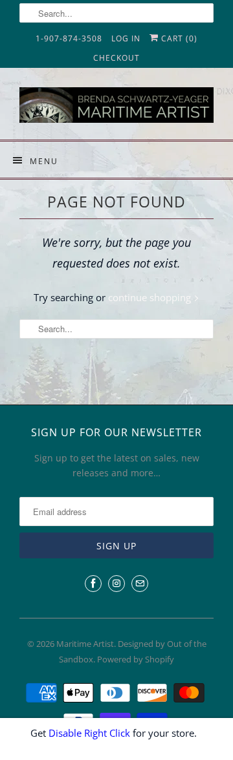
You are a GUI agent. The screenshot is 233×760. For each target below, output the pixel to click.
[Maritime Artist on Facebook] (93, 583)
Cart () (178, 38)
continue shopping (151, 297)
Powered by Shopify (135, 659)
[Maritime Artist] (116, 108)
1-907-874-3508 (69, 38)
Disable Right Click (89, 732)
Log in (125, 38)
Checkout (116, 57)
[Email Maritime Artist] (139, 583)
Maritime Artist (85, 643)
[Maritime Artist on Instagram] (116, 583)
